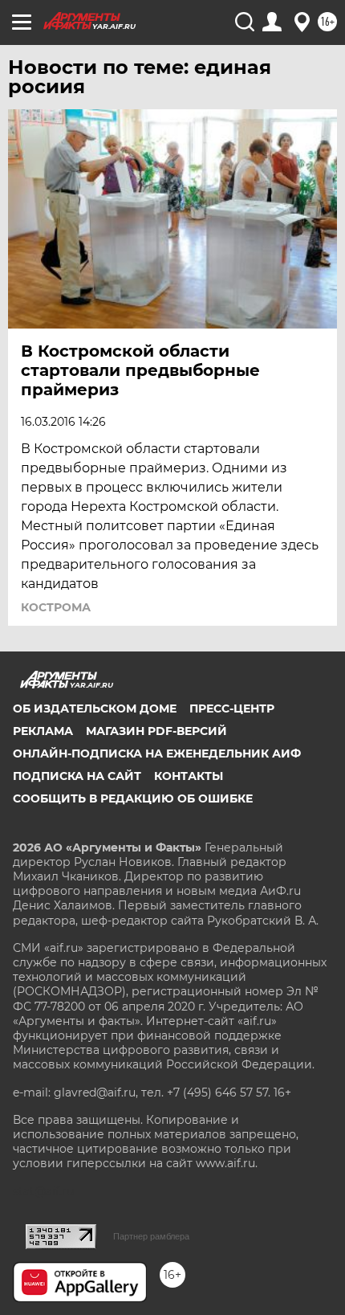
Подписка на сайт (77, 776)
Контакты (188, 776)
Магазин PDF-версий (156, 731)
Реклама (43, 731)
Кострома (56, 607)
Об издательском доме (95, 708)
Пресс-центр (231, 708)
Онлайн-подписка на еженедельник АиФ (157, 753)
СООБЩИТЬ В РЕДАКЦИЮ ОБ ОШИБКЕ (133, 798)
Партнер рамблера (151, 1236)
